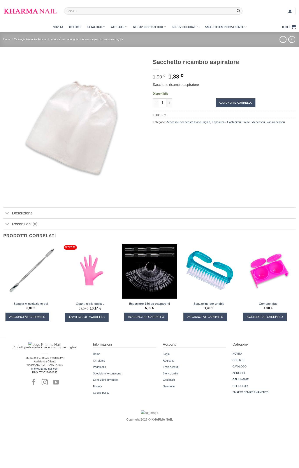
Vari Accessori (276, 122)
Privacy (97, 386)
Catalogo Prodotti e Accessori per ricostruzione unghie (46, 39)
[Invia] (238, 11)
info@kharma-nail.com (44, 368)
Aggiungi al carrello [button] (27, 316)
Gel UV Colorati (184, 27)
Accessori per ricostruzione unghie (102, 39)
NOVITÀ (237, 353)
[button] (7, 26)
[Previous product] (291, 39)
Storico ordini (171, 373)
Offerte (75, 27)
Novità (58, 27)
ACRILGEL (239, 373)
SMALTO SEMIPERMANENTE (250, 392)
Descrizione (22, 213)
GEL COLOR (240, 386)
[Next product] (283, 39)
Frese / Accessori (254, 122)
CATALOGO (239, 366)
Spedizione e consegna (107, 373)
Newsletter (169, 386)
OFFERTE (238, 360)
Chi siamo (99, 360)
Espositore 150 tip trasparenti (149, 303)
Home (7, 39)
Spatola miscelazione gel (31, 303)
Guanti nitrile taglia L (90, 303)
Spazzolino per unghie (208, 303)
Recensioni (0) (24, 224)
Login (166, 354)
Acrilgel (117, 27)
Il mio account (171, 367)
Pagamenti (99, 367)
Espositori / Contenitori (226, 122)
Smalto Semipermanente (224, 27)
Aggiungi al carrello (235, 102)
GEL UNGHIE (240, 379)
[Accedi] (290, 11)
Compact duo (268, 303)
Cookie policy (101, 392)
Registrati (168, 360)
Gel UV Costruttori (148, 27)
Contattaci (169, 379)
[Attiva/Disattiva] (7, 213)
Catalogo (94, 27)
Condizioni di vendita (105, 379)
